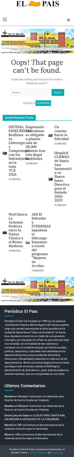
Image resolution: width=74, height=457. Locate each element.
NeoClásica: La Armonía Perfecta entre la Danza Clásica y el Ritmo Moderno (18, 230)
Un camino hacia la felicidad (61, 132)
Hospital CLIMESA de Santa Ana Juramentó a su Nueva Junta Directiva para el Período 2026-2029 (63, 176)
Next (69, 41)
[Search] (68, 20)
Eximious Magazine (38, 452)
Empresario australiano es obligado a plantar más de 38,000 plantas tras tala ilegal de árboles (35, 142)
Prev (5, 41)
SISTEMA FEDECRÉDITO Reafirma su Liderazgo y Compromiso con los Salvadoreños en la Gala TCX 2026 (20, 150)
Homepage (43, 103)
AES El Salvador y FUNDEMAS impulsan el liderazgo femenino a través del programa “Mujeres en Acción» (41, 240)
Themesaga (57, 452)
